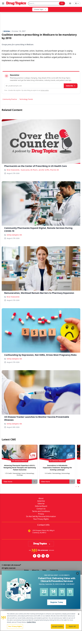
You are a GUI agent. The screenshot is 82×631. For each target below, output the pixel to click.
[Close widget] (77, 573)
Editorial (41, 503)
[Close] (78, 614)
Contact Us (41, 509)
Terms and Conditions (41, 511)
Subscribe (69, 86)
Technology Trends (26, 99)
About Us (35, 570)
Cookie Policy (31, 622)
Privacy (41, 514)
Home (26, 570)
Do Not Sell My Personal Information (41, 516)
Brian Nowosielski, (13, 170)
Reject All (72, 626)
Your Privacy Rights (41, 519)
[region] (41, 621)
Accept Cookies (57, 626)
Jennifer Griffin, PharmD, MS (49, 170)
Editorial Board (41, 506)
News (44, 570)
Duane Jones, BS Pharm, (29, 170)
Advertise (41, 501)
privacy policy (45, 90)
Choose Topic (38, 9)
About (41, 498)
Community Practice (10, 99)
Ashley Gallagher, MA (14, 235)
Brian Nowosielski (13, 297)
